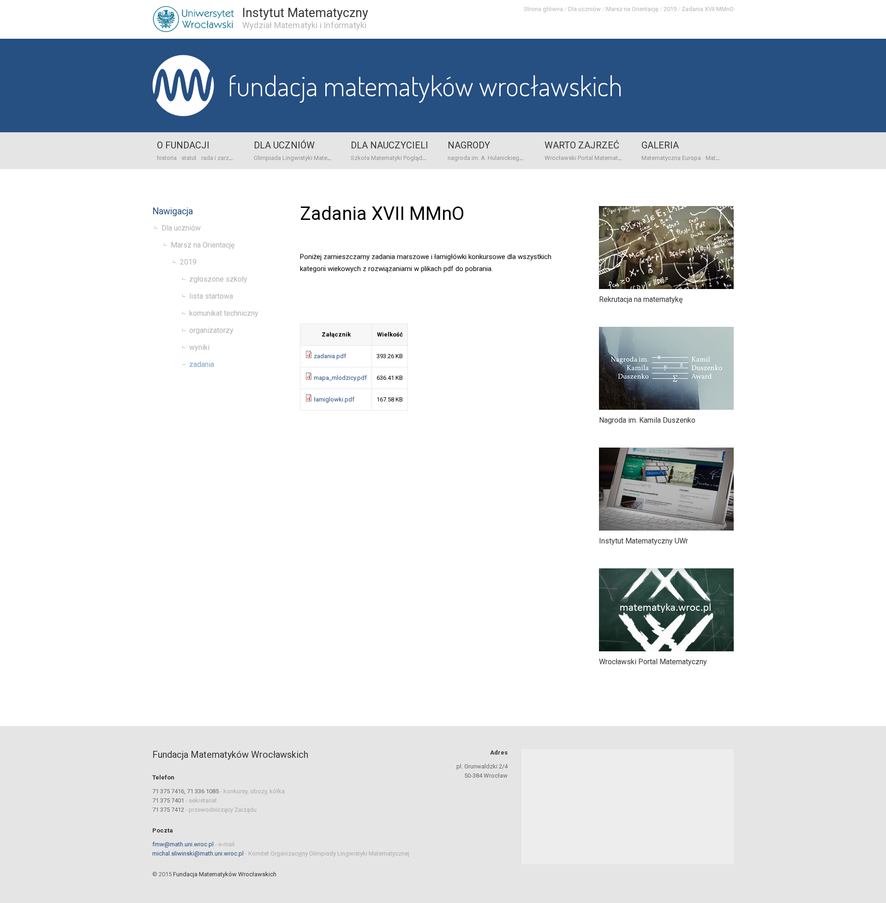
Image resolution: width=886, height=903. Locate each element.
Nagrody (469, 145)
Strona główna (543, 9)
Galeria (660, 145)
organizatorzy (211, 330)
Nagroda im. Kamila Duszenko (647, 420)
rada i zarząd (218, 157)
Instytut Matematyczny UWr (643, 541)
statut (189, 157)
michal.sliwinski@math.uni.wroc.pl (198, 853)
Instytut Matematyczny (305, 13)
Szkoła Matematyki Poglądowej (393, 157)
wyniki (199, 347)
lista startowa (211, 296)
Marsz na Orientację (632, 9)
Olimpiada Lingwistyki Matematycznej (304, 157)
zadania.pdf (330, 356)
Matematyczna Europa (671, 157)
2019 (670, 9)
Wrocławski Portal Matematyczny (589, 157)
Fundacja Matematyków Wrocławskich (425, 85)
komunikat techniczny (223, 313)
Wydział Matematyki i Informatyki (304, 25)
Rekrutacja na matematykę (640, 299)
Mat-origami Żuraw (731, 157)
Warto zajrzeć (582, 145)
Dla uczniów (584, 9)
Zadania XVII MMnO (708, 9)
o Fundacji (183, 145)
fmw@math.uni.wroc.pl (183, 844)
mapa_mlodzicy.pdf (340, 377)
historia (167, 157)
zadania (201, 364)
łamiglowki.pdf (334, 399)
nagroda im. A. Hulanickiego (485, 157)
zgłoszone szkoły (218, 279)
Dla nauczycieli (389, 145)
